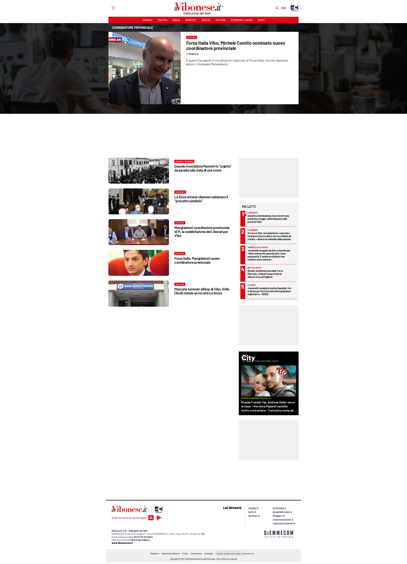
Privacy (185, 553)
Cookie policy (196, 553)
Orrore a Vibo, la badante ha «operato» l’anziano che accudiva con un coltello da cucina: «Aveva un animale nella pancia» (269, 236)
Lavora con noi (248, 553)
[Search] (277, 8)
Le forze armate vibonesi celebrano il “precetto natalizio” (201, 199)
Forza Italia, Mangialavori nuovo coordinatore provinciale (197, 260)
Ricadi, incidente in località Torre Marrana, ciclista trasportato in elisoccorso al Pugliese (265, 273)
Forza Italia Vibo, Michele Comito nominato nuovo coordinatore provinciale (235, 45)
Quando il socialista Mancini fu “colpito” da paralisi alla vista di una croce (202, 168)
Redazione (155, 553)
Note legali (208, 553)
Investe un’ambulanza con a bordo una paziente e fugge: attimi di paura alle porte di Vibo (268, 218)
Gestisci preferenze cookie (229, 553)
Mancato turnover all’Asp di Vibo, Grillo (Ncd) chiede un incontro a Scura (201, 291)
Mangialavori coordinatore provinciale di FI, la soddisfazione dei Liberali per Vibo (202, 232)
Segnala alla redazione (171, 553)
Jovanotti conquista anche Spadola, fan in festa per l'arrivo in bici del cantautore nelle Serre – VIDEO (269, 291)
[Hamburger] (110, 8)
